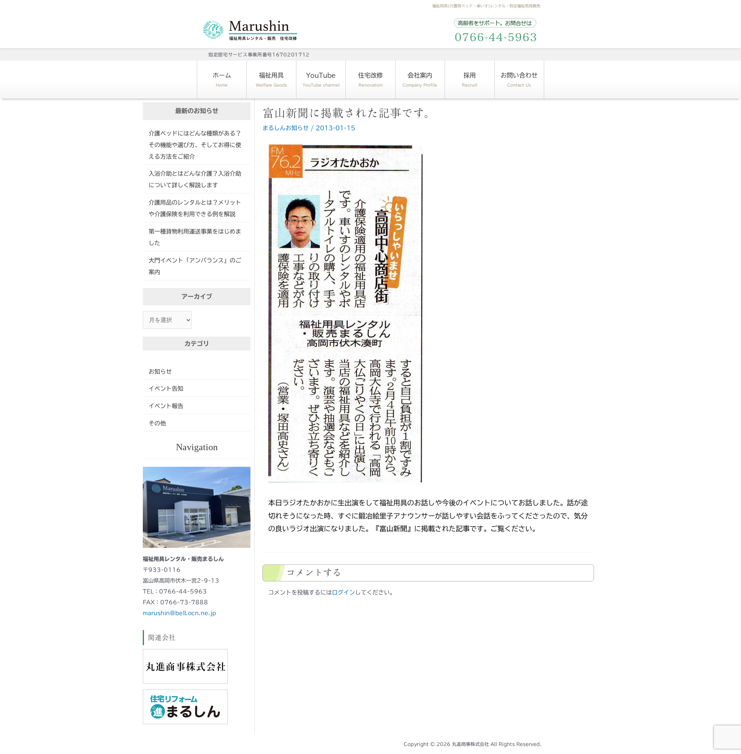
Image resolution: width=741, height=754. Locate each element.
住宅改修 (370, 79)
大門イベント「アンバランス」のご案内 (195, 266)
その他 (157, 423)
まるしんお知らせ (285, 128)
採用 (469, 79)
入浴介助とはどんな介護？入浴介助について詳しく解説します (195, 179)
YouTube (321, 79)
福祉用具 (271, 79)
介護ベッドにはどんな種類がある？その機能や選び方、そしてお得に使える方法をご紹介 (195, 144)
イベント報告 (166, 406)
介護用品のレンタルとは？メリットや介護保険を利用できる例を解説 (195, 208)
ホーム (222, 79)
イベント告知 (166, 388)
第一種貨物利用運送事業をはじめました (195, 237)
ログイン (343, 592)
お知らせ (160, 371)
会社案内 (420, 79)
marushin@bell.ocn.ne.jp (179, 613)
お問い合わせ (519, 79)
